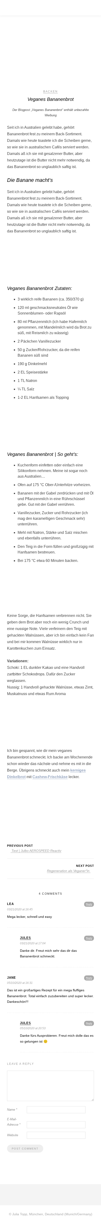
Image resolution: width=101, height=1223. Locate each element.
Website (12, 1135)
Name (12, 1109)
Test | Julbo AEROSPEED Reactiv (36, 851)
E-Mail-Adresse (13, 1121)
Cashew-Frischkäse (50, 777)
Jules (25, 938)
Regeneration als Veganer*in (68, 871)
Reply (89, 904)
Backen (50, 91)
